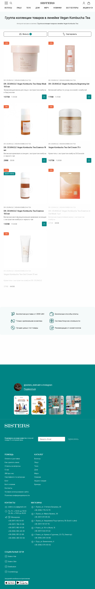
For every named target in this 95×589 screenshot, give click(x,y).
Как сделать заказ (12, 462)
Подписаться (30, 389)
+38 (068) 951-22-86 (16, 534)
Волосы (37, 459)
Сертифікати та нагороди (15, 477)
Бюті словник (10, 484)
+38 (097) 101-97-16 (42, 524)
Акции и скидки (40, 481)
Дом (36, 470)
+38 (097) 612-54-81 (16, 521)
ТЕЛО (28, 8)
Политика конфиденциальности (17, 495)
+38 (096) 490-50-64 (16, 538)
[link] (88, 3)
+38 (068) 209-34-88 (42, 538)
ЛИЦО (19, 8)
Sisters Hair (12, 556)
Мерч (36, 473)
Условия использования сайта (16, 492)
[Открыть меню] (6, 3)
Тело (36, 466)
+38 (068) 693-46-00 (16, 531)
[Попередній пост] (18, 405)
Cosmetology (13, 572)
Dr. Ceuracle (8, 80)
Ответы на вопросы (13, 466)
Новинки (37, 477)
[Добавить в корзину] (44, 97)
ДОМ (37, 8)
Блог (6, 481)
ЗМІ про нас (9, 473)
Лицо (36, 462)
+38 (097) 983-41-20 (16, 527)
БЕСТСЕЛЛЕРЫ (72, 8)
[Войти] (84, 3)
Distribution (12, 567)
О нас (7, 470)
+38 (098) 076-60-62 (42, 545)
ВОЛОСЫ (8, 8)
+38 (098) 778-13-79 (42, 510)
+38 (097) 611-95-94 (42, 517)
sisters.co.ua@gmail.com (17, 507)
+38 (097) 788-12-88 (16, 524)
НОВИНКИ (57, 8)
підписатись (73, 439)
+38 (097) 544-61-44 (42, 531)
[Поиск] (11, 3)
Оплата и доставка (12, 459)
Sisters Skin (12, 561)
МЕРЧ (46, 8)
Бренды (37, 484)
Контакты (8, 488)
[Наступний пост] (77, 405)
